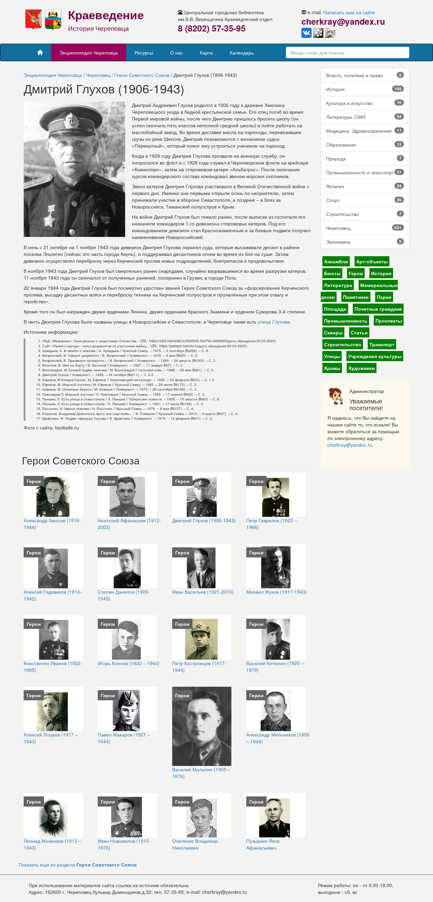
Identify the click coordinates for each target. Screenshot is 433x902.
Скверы (333, 332)
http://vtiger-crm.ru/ (241, 898)
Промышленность (345, 320)
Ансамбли (336, 261)
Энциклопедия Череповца (89, 52)
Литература (338, 285)
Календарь (242, 52)
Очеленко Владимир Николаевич (195, 844)
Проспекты (388, 320)
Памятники (356, 296)
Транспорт (381, 344)
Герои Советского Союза (141, 74)
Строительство (364, 214)
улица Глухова (274, 321)
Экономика (364, 241)
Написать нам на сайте (349, 12)
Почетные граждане (378, 308)
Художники (361, 368)
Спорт (364, 200)
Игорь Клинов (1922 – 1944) (129, 663)
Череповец (98, 74)
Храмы (332, 368)
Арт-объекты (372, 261)
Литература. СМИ (364, 116)
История (364, 89)
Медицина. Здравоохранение (364, 130)
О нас (176, 52)
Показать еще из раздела (78, 864)
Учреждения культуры (375, 356)
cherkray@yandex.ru (349, 444)
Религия (364, 186)
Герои (356, 273)
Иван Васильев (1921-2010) (203, 591)
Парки (384, 296)
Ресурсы (144, 52)
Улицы (332, 356)
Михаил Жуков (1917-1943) (276, 591)
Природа (364, 158)
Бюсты (332, 273)
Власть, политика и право (364, 75)
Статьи (359, 332)
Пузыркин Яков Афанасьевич (262, 844)
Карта (206, 52)
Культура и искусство (364, 103)
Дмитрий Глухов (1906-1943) (204, 520)
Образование (364, 144)
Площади (335, 308)
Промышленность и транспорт (364, 172)
